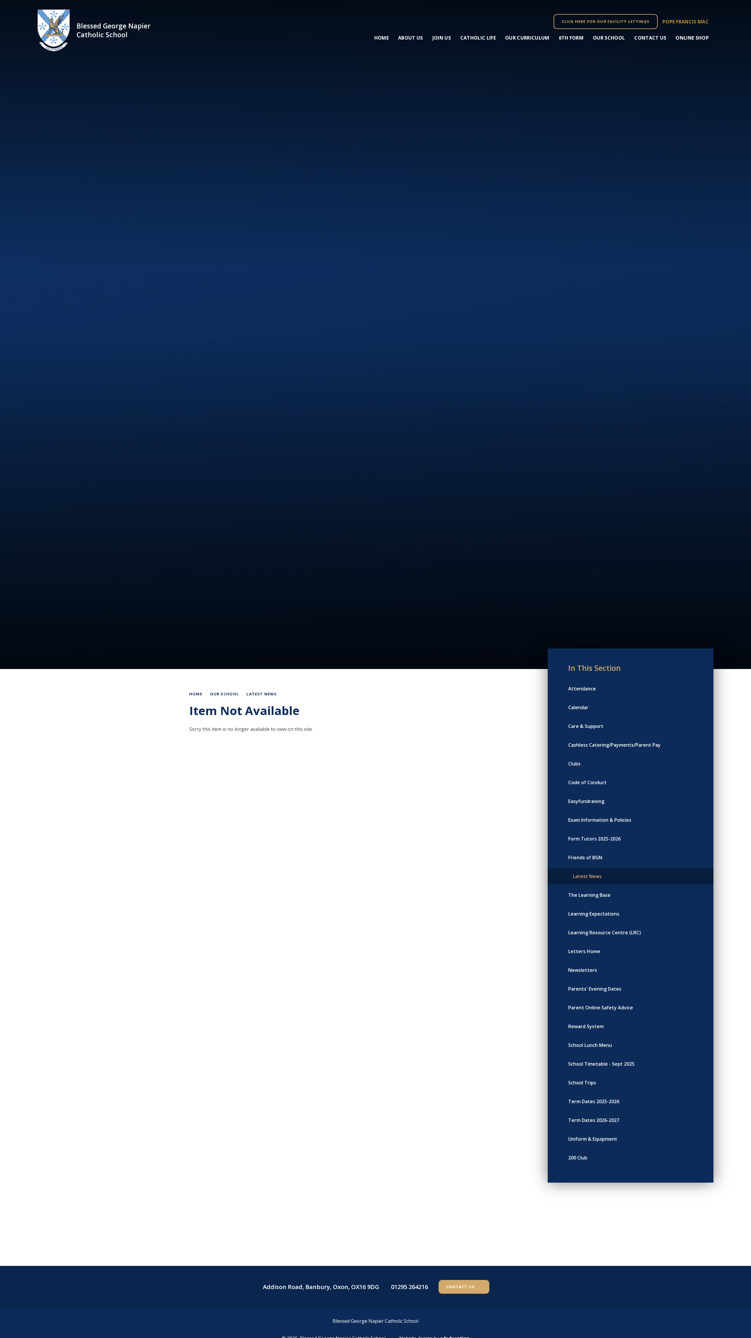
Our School (224, 694)
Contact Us (460, 1286)
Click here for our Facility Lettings (605, 21)
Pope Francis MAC (685, 21)
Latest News (261, 694)
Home (195, 694)
